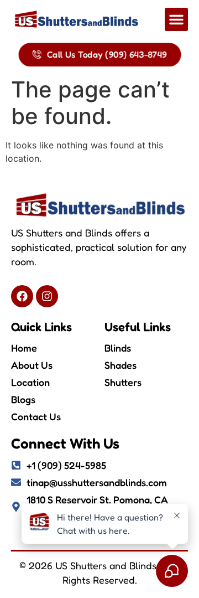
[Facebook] (22, 296)
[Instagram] (47, 296)
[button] (176, 19)
